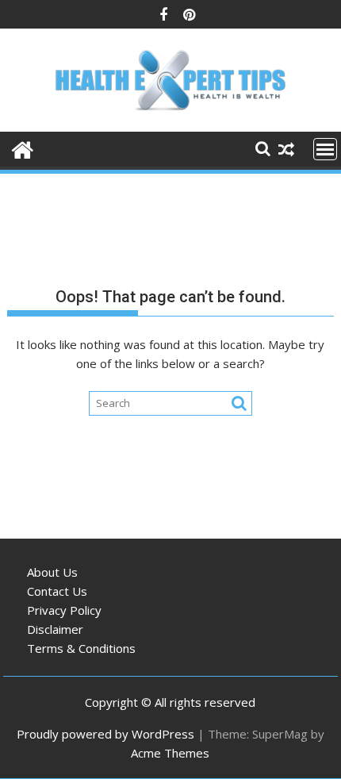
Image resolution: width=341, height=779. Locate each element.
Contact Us (57, 591)
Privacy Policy (64, 610)
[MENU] (325, 149)
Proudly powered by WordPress (105, 734)
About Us (52, 572)
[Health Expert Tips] (23, 148)
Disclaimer (55, 629)
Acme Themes (170, 753)
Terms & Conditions (81, 648)
